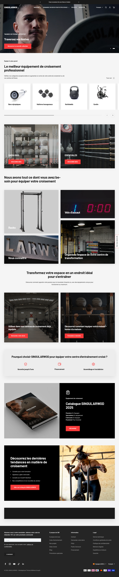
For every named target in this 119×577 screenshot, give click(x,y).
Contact (73, 537)
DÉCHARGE (72, 428)
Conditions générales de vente (102, 540)
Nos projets (52, 543)
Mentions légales (98, 547)
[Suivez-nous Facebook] (5, 564)
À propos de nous (54, 537)
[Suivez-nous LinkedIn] (23, 564)
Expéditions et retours (99, 550)
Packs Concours (76, 547)
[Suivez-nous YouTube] (14, 564)
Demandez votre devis (78, 540)
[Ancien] (40, 2)
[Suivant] (78, 2)
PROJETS (74, 7)
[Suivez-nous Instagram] (10, 564)
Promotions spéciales (56, 553)
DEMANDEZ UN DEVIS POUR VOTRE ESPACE (55, 7)
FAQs (72, 543)
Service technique (98, 537)
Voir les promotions (14, 46)
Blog (50, 550)
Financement (75, 550)
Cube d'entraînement (55, 540)
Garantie (95, 553)
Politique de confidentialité (101, 543)
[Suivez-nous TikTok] (19, 564)
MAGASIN (36, 7)
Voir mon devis (117, 241)
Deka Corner (53, 547)
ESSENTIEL (82, 7)
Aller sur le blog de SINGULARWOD (25, 487)
